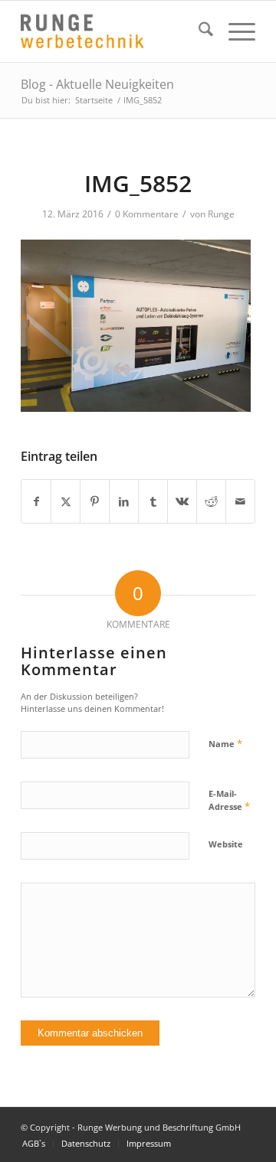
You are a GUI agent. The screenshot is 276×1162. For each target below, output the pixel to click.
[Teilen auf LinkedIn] (124, 501)
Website (226, 844)
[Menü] (234, 31)
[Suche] (198, 31)
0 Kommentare (147, 213)
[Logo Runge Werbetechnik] (115, 31)
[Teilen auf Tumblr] (153, 501)
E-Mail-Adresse (229, 801)
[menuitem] (198, 31)
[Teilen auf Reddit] (211, 501)
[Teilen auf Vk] (182, 501)
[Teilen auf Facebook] (36, 501)
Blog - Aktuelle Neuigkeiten (97, 84)
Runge (221, 213)
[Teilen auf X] (65, 501)
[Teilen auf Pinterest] (94, 501)
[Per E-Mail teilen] (240, 501)
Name (225, 743)
